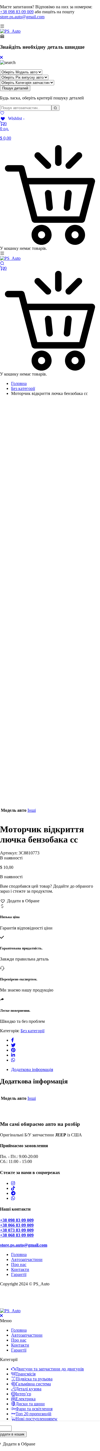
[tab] (55, 1069)
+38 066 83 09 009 (17, 1225)
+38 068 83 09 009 (17, 1235)
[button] (19, 901)
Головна (19, 383)
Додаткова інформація (32, 1069)
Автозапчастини (26, 1259)
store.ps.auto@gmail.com (22, 16)
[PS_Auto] (10, 31)
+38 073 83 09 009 (17, 1230)
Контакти (20, 1269)
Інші (32, 810)
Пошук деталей (15, 88)
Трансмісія (26, 1374)
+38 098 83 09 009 (17, 11)
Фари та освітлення (34, 1408)
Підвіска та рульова (34, 1378)
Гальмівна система (33, 1383)
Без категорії (23, 388)
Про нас (18, 1264)
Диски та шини (30, 1403)
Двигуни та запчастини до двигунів (50, 1369)
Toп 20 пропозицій (33, 1413)
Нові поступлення (37, 1418)
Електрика (26, 1398)
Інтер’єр (23, 1393)
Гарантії (18, 1274)
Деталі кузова (28, 1388)
